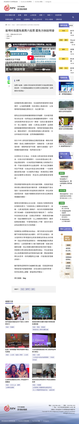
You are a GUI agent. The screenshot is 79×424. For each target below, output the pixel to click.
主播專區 (27, 19)
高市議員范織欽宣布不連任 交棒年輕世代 (17, 323)
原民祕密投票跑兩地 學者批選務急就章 (44, 381)
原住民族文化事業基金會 (11, 2)
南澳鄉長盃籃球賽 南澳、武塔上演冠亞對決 (72, 60)
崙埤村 (28, 289)
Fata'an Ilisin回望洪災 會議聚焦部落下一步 (66, 146)
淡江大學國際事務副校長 (40, 390)
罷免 (33, 289)
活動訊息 (59, 19)
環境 (38, 327)
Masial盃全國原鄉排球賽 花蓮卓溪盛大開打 (72, 41)
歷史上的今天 (37, 19)
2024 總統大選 (10, 15)
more (67, 274)
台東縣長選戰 (10, 387)
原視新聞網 (22, 9)
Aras (8, 38)
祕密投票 (51, 390)
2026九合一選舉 (15, 385)
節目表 (18, 19)
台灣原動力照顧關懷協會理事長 (42, 387)
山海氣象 (33, 15)
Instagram (48, 2)
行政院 (52, 357)
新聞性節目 (9, 19)
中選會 (39, 385)
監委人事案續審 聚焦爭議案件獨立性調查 (17, 351)
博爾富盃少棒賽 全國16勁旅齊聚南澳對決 (72, 50)
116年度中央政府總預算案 (40, 357)
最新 (25, 15)
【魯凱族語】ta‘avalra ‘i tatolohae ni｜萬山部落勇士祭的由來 (66, 181)
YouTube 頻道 (38, 2)
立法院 (12, 355)
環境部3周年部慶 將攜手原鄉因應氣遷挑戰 (43, 323)
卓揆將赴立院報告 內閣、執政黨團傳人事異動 (68, 250)
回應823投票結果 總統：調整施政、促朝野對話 (68, 258)
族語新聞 (58, 15)
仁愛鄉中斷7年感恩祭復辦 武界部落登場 (66, 110)
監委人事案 (19, 355)
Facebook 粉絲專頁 (26, 2)
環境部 (43, 327)
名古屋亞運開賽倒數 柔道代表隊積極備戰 (66, 127)
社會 (38, 355)
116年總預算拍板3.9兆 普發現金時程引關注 (44, 351)
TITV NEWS (21, 6)
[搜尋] (73, 17)
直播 (19, 15)
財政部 (35, 360)
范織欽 (12, 327)
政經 (22, 289)
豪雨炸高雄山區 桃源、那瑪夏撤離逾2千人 (72, 69)
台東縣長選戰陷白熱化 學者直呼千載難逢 (17, 381)
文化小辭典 (49, 19)
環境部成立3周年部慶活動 (40, 329)
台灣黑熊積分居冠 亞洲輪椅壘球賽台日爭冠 (68, 267)
